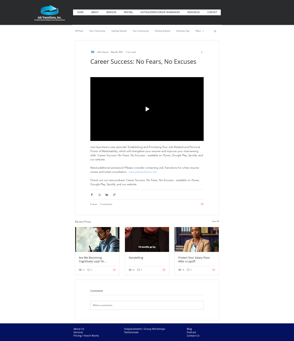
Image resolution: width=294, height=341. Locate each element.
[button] (215, 31)
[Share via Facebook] (91, 194)
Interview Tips (183, 30)
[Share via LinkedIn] (106, 194)
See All (215, 221)
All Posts (79, 30)
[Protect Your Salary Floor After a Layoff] (197, 239)
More (198, 30)
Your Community (97, 30)
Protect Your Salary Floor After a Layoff (194, 259)
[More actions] (202, 52)
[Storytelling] (147, 239)
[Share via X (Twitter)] (99, 194)
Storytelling (136, 257)
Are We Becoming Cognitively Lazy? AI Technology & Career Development (92, 259)
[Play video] (147, 109)
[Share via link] (114, 194)
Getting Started (119, 30)
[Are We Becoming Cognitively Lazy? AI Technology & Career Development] (97, 239)
